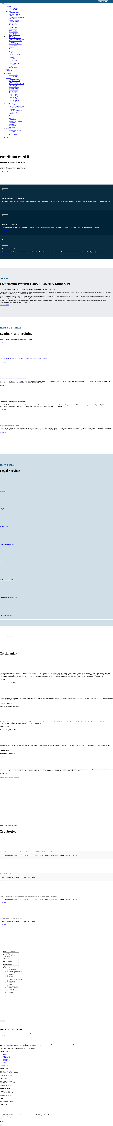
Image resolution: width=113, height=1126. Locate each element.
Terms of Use (62, 1114)
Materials (8, 61)
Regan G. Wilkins (13, 32)
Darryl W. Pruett (13, 23)
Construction (12, 981)
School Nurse (12, 991)
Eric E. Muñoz (13, 18)
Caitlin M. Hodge (13, 29)
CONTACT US (4, 171)
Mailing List (9, 968)
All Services (6, 1056)
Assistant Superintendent (15, 971)
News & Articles (13, 8)
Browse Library (6, 254)
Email (7, 964)
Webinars (11, 51)
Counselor (11, 989)
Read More (3, 342)
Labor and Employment (15, 44)
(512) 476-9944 (8, 1075)
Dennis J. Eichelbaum (15, 12)
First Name (9, 951)
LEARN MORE (4, 305)
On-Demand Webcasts (15, 63)
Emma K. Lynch (13, 30)
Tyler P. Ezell (12, 26)
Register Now (5, 230)
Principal (11, 976)
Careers (8, 69)
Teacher (11, 992)
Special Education (14, 58)
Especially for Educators (15, 54)
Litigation (11, 47)
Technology (12, 982)
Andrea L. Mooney (14, 21)
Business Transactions (15, 38)
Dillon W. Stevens (14, 33)
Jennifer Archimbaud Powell (16, 17)
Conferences (12, 53)
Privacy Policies (53, 1114)
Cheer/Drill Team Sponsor (15, 979)
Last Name (9, 955)
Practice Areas (9, 36)
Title (7, 958)
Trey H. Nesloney (13, 24)
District (8, 961)
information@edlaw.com (6, 1101)
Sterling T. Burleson (14, 35)
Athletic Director (13, 986)
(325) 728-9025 (8, 1095)
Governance (12, 42)
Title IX (11, 984)
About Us (5, 1059)
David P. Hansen (13, 15)
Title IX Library (13, 67)
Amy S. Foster (13, 27)
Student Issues (13, 45)
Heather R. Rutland (14, 20)
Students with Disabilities (15, 41)
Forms (10, 66)
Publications (12, 64)
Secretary (11, 977)
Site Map (69, 1114)
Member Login (103, 1)
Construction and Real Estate (16, 39)
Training (11, 48)
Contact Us (9, 70)
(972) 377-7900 (8, 1085)
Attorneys (8, 11)
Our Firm (8, 6)
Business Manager (13, 972)
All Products (6, 1057)
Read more (3, 858)
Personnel (11, 57)
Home (5, 1054)
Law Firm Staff (13, 9)
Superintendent (13, 969)
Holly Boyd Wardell (14, 14)
